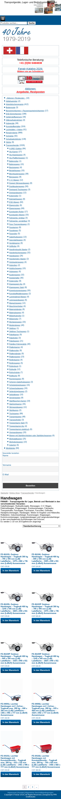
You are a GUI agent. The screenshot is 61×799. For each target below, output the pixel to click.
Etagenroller (14, 205)
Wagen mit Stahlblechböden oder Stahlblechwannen (30, 436)
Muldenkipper (14, 325)
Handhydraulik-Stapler (18, 250)
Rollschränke (14, 372)
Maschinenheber (16, 306)
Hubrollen (13, 265)
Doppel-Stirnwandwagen (19, 183)
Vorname (7, 465)
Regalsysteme (11, 133)
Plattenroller (14, 350)
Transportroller (15, 420)
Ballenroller (14, 161)
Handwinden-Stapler (17, 259)
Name (5, 455)
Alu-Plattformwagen (17, 158)
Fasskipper (13, 231)
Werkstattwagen (15, 439)
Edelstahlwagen (15, 199)
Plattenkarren (14, 347)
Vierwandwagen (15, 432)
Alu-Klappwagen (16, 155)
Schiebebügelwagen (17, 385)
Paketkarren (14, 335)
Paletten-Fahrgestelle (18, 344)
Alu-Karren (13, 152)
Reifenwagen (14, 363)
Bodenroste (10, 107)
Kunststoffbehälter (13, 126)
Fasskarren (13, 227)
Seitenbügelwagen (16, 391)
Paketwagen (14, 341)
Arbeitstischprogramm (15, 104)
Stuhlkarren (14, 410)
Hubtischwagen (15, 268)
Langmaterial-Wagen (17, 297)
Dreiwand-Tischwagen (18, 190)
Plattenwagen (14, 357)
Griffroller (13, 246)
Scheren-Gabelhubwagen (19, 382)
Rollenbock (13, 366)
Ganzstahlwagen (16, 240)
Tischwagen (14, 414)
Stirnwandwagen (16, 407)
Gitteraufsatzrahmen (14, 120)
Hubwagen (13, 271)
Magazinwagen (15, 303)
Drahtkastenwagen (16, 186)
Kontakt (21, 793)
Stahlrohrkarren (15, 404)
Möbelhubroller (15, 316)
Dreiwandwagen (16, 193)
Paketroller (13, 338)
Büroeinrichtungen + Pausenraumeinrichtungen (25, 111)
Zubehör (12, 445)
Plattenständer (15, 354)
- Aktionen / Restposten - (15, 98)
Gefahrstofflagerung (14, 117)
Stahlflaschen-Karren (17, 401)
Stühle (8, 142)
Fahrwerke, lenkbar (17, 218)
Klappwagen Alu (15, 284)
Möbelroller (13, 319)
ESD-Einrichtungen (13, 114)
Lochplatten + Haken (14, 130)
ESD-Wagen (14, 202)
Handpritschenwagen (18, 253)
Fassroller (13, 234)
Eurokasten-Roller (16, 212)
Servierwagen (14, 398)
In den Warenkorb (11, 570)
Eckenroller (13, 196)
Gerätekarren (14, 243)
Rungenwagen (15, 379)
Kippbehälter (14, 278)
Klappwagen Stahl (16, 287)
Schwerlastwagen (16, 388)
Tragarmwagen (15, 417)
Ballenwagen (14, 164)
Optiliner (12, 328)
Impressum (12, 793)
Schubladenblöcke (13, 139)
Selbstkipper (14, 395)
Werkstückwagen (16, 442)
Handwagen (14, 256)
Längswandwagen (16, 300)
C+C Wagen (14, 180)
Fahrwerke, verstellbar (18, 221)
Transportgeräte (12, 145)
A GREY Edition (15, 149)
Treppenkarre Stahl (17, 423)
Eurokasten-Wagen (17, 215)
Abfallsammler (11, 101)
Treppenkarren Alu (16, 426)
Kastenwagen (14, 275)
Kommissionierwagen (18, 290)
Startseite (4, 493)
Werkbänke (10, 448)
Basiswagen (14, 167)
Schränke (10, 136)
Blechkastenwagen (17, 174)
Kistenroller (13, 281)
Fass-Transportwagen (18, 224)
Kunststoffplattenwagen (18, 294)
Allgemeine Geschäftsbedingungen (39, 793)
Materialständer (15, 309)
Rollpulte (12, 369)
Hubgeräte (10, 123)
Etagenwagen (14, 208)
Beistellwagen (15, 171)
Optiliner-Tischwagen (17, 331)
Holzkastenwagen (16, 262)
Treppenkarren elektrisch (19, 429)
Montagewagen (15, 322)
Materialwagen (15, 313)
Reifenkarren (14, 360)
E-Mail (6, 474)
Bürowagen (14, 177)
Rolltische (13, 376)
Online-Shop (14, 493)
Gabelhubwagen (16, 237)
